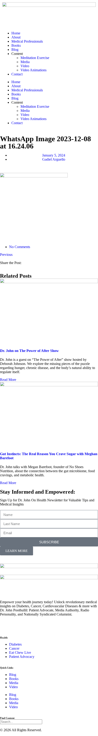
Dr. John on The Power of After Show (29, 351)
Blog (14, 49)
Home (15, 33)
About (16, 37)
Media (25, 62)
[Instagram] (18, 625)
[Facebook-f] (5, 625)
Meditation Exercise (35, 58)
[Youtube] (30, 625)
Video (25, 66)
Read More (8, 380)
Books (16, 45)
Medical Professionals (27, 41)
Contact (17, 74)
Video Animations (33, 70)
